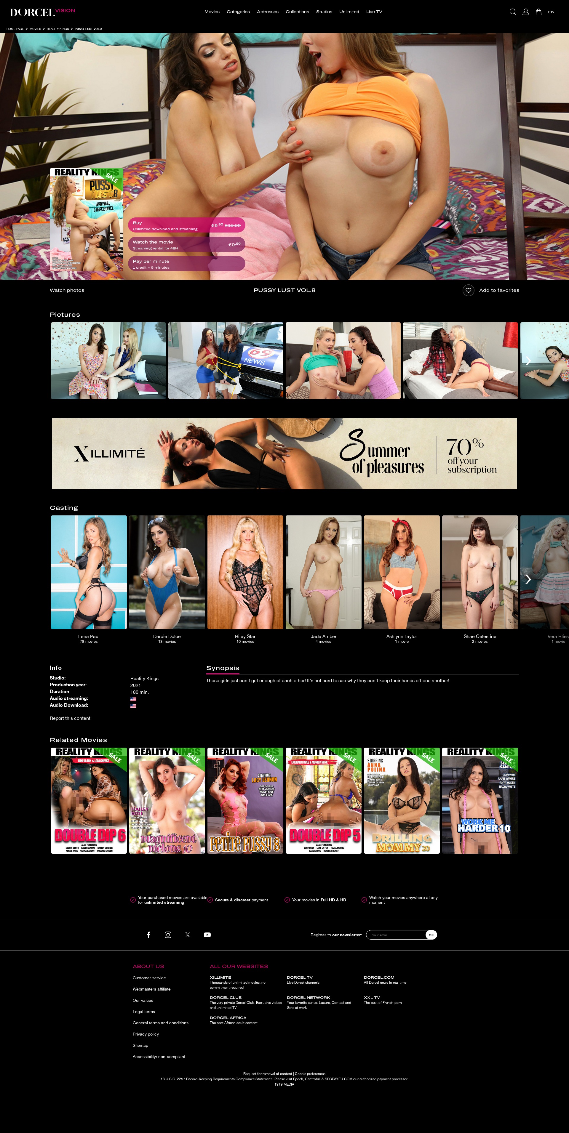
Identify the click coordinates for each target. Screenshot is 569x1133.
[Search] (513, 12)
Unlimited (349, 12)
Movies (212, 12)
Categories (238, 12)
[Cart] (539, 12)
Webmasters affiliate (152, 989)
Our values (143, 1000)
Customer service (149, 977)
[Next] (528, 360)
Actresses (268, 12)
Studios (324, 12)
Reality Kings (58, 29)
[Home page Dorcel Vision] (42, 12)
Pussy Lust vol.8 (88, 29)
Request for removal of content (267, 1074)
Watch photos (67, 290)
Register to (336, 934)
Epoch (298, 1079)
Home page (15, 29)
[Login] (526, 12)
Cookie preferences (310, 1074)
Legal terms (144, 1011)
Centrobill (313, 1079)
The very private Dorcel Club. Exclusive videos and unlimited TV (246, 1003)
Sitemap (140, 1045)
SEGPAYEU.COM (338, 1079)
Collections (297, 12)
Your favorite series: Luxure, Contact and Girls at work (319, 1003)
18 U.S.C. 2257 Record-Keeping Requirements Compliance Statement (216, 1079)
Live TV (374, 12)
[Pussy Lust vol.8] (86, 219)
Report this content (70, 718)
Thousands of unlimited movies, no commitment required (238, 982)
